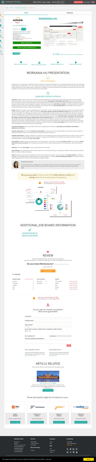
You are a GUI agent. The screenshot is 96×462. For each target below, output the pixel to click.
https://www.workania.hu (25, 33)
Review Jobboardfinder (71, 443)
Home (6, 7)
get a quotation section (30, 355)
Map (49, 2)
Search (45, 2)
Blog (51, 443)
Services (54, 2)
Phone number (29, 325)
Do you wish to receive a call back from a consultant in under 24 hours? (43, 329)
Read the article (48, 390)
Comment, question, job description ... (35, 338)
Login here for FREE (29, 175)
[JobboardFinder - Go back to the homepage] (11, 2)
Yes (27, 331)
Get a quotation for (30, 336)
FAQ (51, 448)
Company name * (29, 320)
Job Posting (33, 445)
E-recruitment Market (18, 449)
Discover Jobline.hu (59, 422)
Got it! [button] (88, 459)
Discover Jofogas (15, 422)
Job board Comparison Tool (20, 445)
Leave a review (48, 271)
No (30, 331)
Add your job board (78, 2)
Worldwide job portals (18, 448)
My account (87, 2)
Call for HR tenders (35, 443)
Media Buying (33, 441)
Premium (32, 450)
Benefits (16, 443)
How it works (37, 2)
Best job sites (17, 441)
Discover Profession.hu (37, 422)
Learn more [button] (48, 459)
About (51, 441)
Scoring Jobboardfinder (19, 446)
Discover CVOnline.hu (80, 422)
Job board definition (18, 451)
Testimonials (69, 441)
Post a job (61, 2)
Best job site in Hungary (21, 7)
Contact (51, 452)
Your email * (28, 316)
